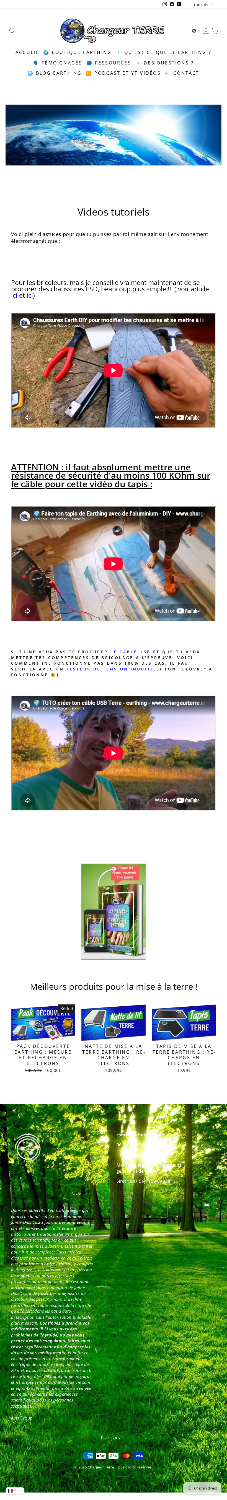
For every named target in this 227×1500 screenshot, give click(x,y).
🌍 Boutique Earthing (77, 52)
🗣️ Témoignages (57, 63)
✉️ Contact (182, 73)
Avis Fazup (22, 1418)
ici (14, 295)
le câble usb (130, 651)
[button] (196, 31)
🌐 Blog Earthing (54, 73)
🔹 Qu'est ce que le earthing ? (163, 52)
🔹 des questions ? (164, 63)
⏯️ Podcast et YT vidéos (123, 73)
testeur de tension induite (110, 669)
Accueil (27, 52)
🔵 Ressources (108, 63)
